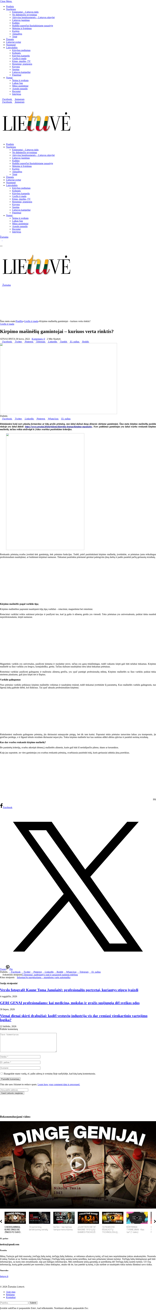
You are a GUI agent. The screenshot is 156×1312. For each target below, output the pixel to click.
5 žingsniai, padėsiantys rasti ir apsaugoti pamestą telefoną (50, 974)
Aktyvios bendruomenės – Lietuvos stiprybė (33, 17)
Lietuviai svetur (13, 42)
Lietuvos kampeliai (21, 72)
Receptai (16, 91)
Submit (33, 1303)
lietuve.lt (4, 1276)
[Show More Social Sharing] (90, 341)
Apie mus (10, 1292)
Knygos (16, 66)
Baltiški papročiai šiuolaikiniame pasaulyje (32, 25)
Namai (9, 77)
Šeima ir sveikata (20, 80)
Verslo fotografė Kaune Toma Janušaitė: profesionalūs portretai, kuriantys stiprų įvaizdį (69, 990)
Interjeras (16, 94)
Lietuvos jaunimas (21, 20)
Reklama (10, 1294)
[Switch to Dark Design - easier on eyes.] (1, 239)
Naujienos (11, 9)
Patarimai (16, 75)
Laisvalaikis (12, 47)
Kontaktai (11, 1297)
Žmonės (10, 39)
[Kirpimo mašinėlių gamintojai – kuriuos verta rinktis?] (58, 413)
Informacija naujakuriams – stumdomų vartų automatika (43, 977)
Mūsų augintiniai (20, 86)
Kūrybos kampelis (21, 55)
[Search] (1, 242)
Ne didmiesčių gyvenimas (24, 14)
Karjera (15, 31)
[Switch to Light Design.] (3, 239)
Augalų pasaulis (20, 88)
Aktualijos (17, 34)
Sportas (15, 69)
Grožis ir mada (19, 58)
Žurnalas (4, 237)
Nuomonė (11, 44)
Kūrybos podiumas (21, 50)
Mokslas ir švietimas (22, 28)
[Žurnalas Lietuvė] (36, 139)
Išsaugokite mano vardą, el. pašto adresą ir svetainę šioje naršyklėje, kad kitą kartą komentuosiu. (50, 1073)
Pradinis (10, 6)
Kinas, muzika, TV (21, 61)
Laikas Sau (17, 83)
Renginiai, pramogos (22, 64)
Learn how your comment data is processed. (59, 1084)
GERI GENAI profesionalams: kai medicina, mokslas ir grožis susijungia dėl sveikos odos (70, 1003)
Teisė (14, 36)
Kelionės (16, 53)
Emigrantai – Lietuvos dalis (25, 12)
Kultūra (16, 23)
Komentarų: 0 (38, 339)
